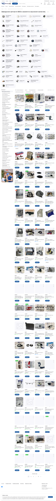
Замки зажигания (5, 117)
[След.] (41, 476)
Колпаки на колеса (5, 125)
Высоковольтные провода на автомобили (6, 105)
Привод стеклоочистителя (6, 138)
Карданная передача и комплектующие (5, 120)
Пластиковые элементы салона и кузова (7, 144)
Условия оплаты (8, 483)
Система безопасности (5, 148)
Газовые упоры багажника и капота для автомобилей (6, 108)
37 (38, 476)
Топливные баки (4, 154)
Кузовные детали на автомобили (7, 128)
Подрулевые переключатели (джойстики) (6, 135)
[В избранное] (23, 94)
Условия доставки (16, 483)
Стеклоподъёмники (5, 153)
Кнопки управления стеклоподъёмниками (5, 124)
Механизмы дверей (5, 129)
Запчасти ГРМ (4, 118)
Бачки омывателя (5, 94)
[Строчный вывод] (52, 90)
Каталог (2, 483)
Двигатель (3, 111)
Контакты (22, 483)
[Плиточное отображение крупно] (48, 90)
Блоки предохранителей (6, 99)
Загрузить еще (34, 473)
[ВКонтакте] (1, 486)
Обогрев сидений (5, 132)
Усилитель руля (4, 158)
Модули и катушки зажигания (6, 130)
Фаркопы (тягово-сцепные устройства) (6, 160)
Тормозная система (5, 157)
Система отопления (5, 149)
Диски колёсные (4, 112)
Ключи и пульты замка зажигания (7, 122)
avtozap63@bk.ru (44, 486)
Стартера (3, 152)
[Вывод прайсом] (54, 90)
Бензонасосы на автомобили (6, 98)
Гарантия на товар (28, 483)
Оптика (3, 133)
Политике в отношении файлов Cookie (37, 498)
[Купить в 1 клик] (23, 115)
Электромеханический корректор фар (5, 165)
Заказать (17, 148)
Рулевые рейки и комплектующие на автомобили (7, 146)
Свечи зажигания (5, 142)
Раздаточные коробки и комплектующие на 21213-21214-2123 (7, 140)
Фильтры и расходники (5, 162)
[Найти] (41, 3)
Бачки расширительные (6, 95)
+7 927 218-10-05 (44, 485)
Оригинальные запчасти (6, 91)
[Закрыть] (53, 495)
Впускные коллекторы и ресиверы (6, 102)
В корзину (17, 110)
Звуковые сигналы (5, 100)
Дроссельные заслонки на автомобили (6, 114)
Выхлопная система (5, 106)
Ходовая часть (4, 163)
